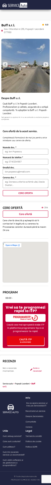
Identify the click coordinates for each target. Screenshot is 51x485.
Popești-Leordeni (22, 383)
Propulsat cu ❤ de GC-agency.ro (25, 480)
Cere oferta (25, 193)
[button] (5, 64)
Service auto (8, 383)
